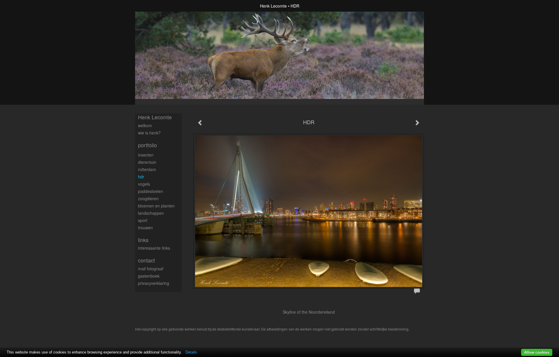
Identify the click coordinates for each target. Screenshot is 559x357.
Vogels (144, 184)
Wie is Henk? (149, 133)
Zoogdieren (148, 198)
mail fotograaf (150, 268)
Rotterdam (147, 169)
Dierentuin (147, 162)
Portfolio (147, 145)
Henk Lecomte (273, 6)
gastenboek (149, 276)
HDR (141, 177)
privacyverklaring (153, 283)
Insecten (145, 155)
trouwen (145, 227)
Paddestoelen (150, 191)
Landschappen (151, 213)
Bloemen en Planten (156, 206)
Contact (146, 260)
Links (143, 240)
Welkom (145, 125)
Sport (142, 220)
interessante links (154, 248)
